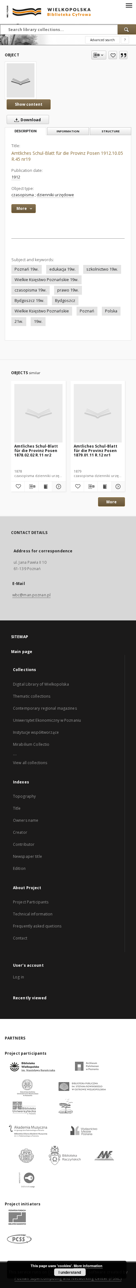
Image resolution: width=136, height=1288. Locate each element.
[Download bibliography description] (31, 486)
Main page (21, 651)
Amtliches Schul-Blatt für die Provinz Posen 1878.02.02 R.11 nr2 (36, 450)
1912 (15, 177)
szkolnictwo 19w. (102, 269)
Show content (28, 104)
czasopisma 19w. (30, 290)
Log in (18, 977)
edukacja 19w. (62, 269)
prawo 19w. (68, 290)
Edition (19, 868)
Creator (20, 832)
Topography (24, 796)
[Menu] (128, 5)
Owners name (25, 820)
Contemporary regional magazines (45, 708)
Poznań (87, 311)
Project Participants (30, 902)
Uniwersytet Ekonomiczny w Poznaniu (47, 720)
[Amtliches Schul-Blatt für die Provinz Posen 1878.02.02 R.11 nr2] (38, 413)
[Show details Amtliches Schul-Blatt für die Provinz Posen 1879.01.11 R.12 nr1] (117, 486)
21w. (19, 321)
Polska (111, 311)
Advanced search (102, 40)
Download (30, 120)
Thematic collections (31, 696)
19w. (38, 321)
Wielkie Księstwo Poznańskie (42, 311)
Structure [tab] (111, 131)
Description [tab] (26, 131)
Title (17, 808)
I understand (70, 1272)
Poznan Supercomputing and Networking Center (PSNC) (68, 1278)
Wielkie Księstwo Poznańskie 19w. (46, 279)
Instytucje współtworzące (36, 732)
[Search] (127, 29)
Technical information (33, 914)
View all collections (30, 762)
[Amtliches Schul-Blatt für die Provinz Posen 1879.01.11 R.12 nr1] (98, 413)
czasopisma (22, 195)
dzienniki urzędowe (55, 195)
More (111, 502)
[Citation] (123, 55)
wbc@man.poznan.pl (31, 595)
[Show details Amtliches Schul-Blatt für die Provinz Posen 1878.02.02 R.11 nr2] (58, 486)
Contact (20, 938)
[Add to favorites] (112, 55)
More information (88, 1265)
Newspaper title (27, 856)
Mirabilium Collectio (31, 744)
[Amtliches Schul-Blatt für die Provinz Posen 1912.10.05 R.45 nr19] (20, 80)
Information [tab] (68, 131)
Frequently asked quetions (37, 926)
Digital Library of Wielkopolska (41, 684)
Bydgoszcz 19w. (29, 300)
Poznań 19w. (27, 269)
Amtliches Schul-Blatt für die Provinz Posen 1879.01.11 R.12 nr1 (95, 450)
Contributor (23, 844)
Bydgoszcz (65, 300)
